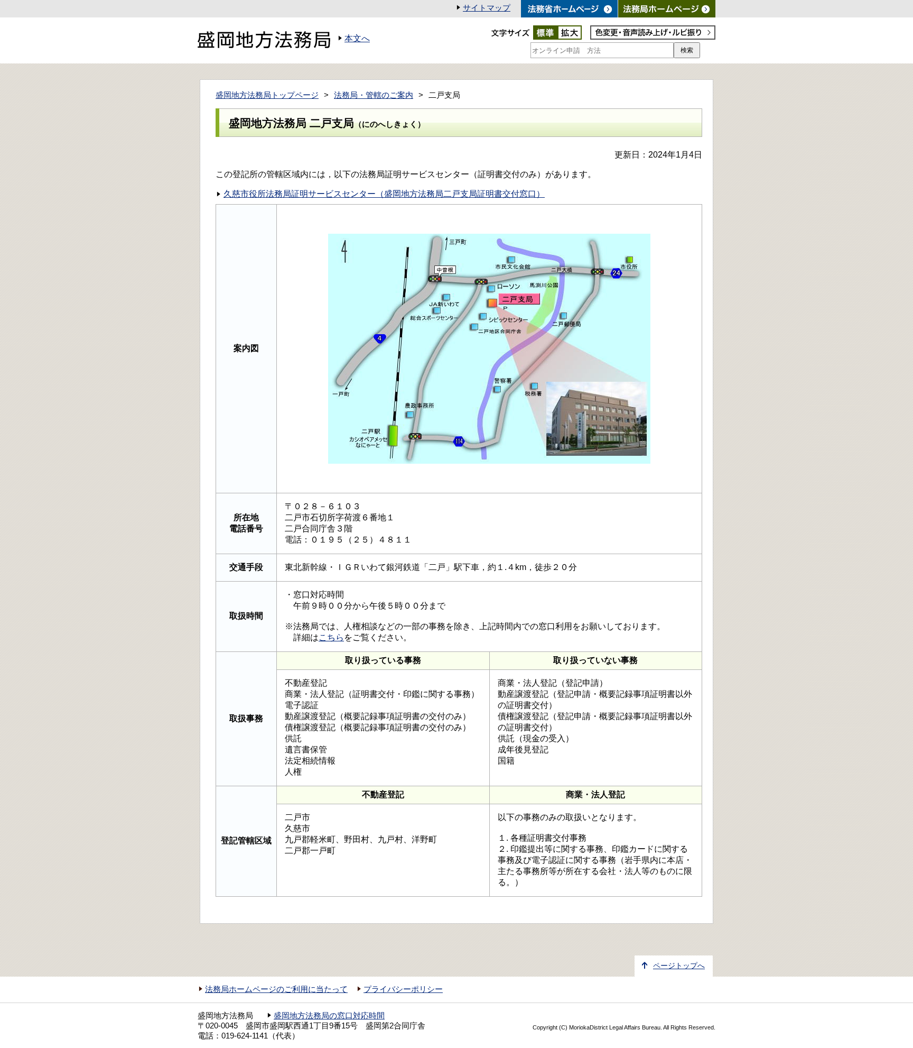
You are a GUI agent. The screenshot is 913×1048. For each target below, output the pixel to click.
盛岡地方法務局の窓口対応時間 (329, 1016)
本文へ (357, 38)
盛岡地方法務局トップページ (267, 95)
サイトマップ (486, 8)
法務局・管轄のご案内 (373, 95)
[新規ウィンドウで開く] (666, 8)
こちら (331, 637)
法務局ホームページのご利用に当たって (276, 989)
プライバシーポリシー (403, 989)
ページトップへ (679, 966)
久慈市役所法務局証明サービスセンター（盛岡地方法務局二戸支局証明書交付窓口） (384, 193)
